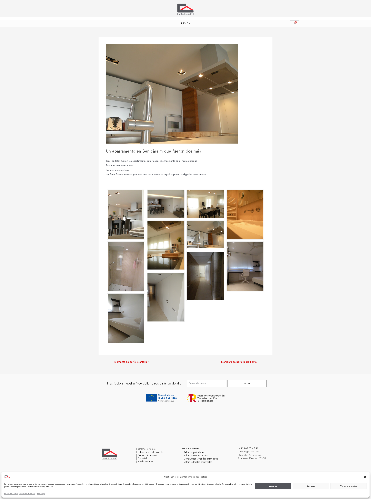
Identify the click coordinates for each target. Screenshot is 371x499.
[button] (365, 476)
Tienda (185, 23)
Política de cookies (11, 493)
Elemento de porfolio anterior (130, 362)
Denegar (311, 486)
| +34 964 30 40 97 (248, 448)
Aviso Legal (41, 493)
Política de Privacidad (27, 493)
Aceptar (273, 486)
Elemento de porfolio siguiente (240, 362)
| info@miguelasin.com (248, 451)
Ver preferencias (348, 486)
